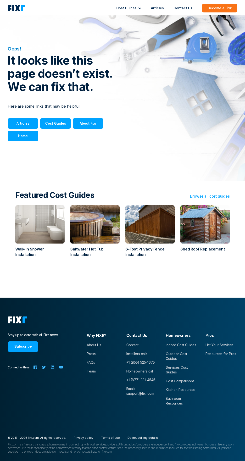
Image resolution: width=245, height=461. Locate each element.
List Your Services (220, 345)
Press (91, 354)
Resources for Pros (221, 354)
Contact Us (182, 8)
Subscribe (23, 346)
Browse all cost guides (210, 196)
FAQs (91, 362)
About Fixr (88, 123)
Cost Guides (55, 123)
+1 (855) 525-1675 (140, 362)
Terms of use (110, 437)
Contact (132, 345)
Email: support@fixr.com (140, 391)
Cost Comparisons (180, 381)
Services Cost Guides (177, 369)
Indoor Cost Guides (181, 345)
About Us (94, 345)
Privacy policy (83, 437)
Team (91, 371)
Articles (157, 8)
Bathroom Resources (174, 400)
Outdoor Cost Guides (176, 356)
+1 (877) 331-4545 (140, 380)
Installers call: (136, 354)
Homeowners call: (140, 371)
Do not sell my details (143, 437)
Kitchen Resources (180, 390)
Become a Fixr (220, 8)
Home (23, 136)
